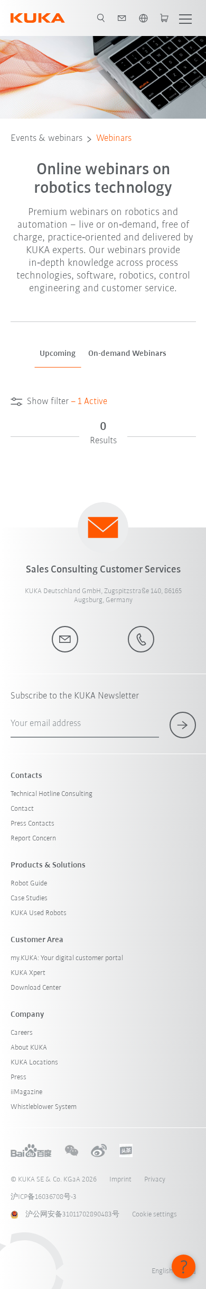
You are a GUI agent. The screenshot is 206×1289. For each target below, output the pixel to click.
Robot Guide (29, 884)
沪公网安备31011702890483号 (72, 1215)
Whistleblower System (44, 1107)
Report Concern (33, 839)
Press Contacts (32, 824)
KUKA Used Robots (39, 913)
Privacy (154, 1180)
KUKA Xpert (28, 973)
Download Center (36, 988)
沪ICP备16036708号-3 (44, 1197)
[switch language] (143, 18)
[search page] (100, 18)
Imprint (120, 1180)
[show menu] (185, 18)
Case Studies (29, 898)
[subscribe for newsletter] (183, 725)
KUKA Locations (34, 1063)
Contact (22, 809)
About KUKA (29, 1048)
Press (18, 1077)
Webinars (114, 139)
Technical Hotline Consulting (51, 794)
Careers (22, 1033)
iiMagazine (26, 1092)
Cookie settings (154, 1215)
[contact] (122, 18)
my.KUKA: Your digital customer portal (67, 958)
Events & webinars (46, 139)
